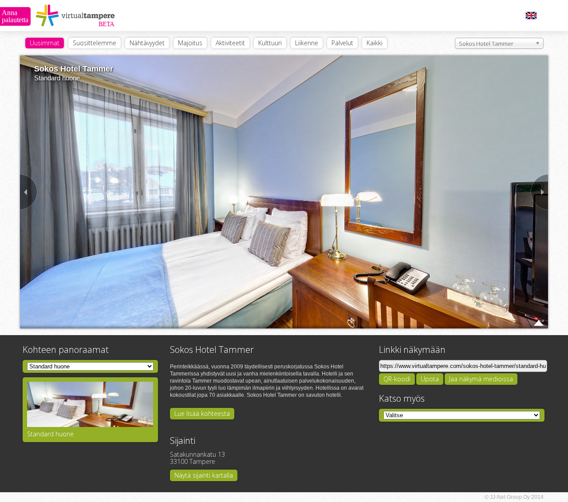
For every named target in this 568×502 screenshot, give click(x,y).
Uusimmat (44, 43)
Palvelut (342, 43)
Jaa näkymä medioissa (481, 379)
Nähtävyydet (147, 43)
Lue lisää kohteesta (202, 413)
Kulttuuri (270, 43)
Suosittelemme (94, 43)
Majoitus (190, 43)
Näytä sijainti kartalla (203, 475)
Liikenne (306, 43)
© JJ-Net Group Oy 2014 (514, 497)
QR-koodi (396, 379)
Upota (430, 379)
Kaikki (375, 43)
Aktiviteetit (230, 43)
